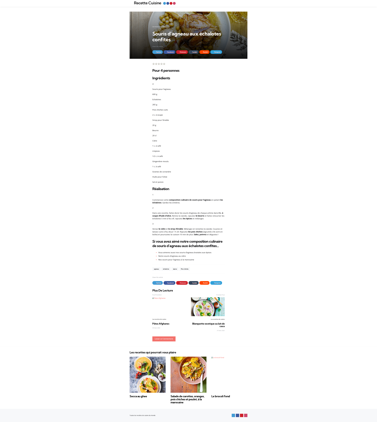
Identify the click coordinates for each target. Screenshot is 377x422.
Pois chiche (184, 269)
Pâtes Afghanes (160, 323)
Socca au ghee (138, 396)
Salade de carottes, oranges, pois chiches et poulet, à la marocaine (187, 399)
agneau (156, 269)
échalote (166, 269)
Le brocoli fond (220, 396)
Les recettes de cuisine (159, 26)
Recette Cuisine (147, 3)
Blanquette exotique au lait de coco (208, 325)
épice (175, 269)
